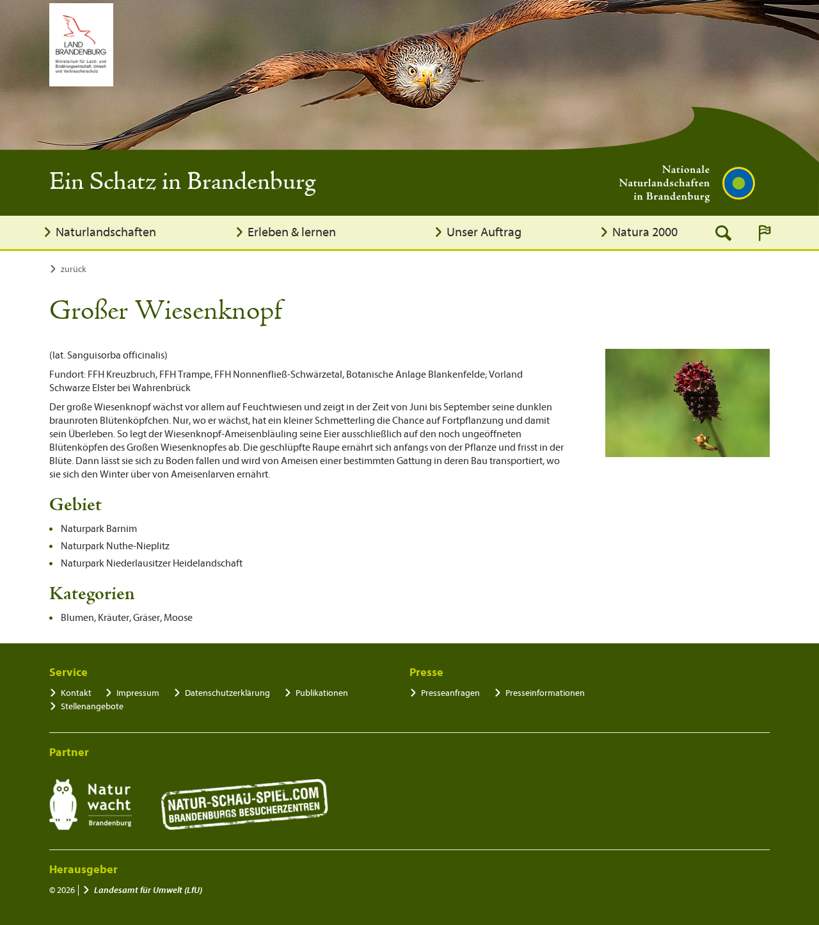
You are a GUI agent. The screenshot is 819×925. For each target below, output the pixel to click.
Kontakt (76, 693)
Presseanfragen (450, 693)
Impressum (137, 693)
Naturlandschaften (106, 232)
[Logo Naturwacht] (90, 804)
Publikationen (322, 693)
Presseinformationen (545, 693)
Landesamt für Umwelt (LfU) (148, 890)
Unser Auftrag (484, 232)
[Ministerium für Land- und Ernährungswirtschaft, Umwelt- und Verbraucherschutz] (81, 44)
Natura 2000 (645, 232)
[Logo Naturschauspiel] (244, 804)
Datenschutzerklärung (227, 693)
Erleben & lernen (292, 232)
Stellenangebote (92, 706)
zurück (73, 269)
